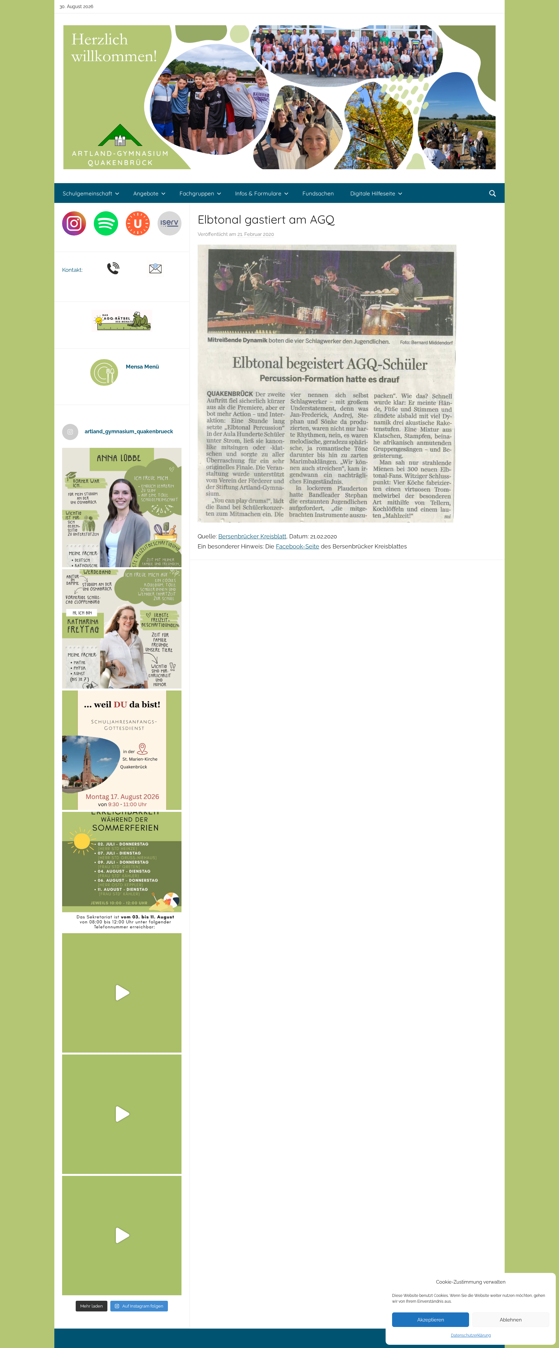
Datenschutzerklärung (471, 1335)
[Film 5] (121, 993)
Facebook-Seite (297, 546)
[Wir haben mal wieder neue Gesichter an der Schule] (121, 629)
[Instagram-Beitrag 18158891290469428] (121, 871)
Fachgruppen (197, 193)
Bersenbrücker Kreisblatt (252, 536)
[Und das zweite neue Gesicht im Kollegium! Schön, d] (121, 507)
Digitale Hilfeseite (372, 193)
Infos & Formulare (258, 193)
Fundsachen (318, 193)
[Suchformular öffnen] (492, 193)
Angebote (146, 193)
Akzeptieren (430, 1320)
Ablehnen (511, 1320)
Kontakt (72, 270)
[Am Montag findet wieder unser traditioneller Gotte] (121, 750)
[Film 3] (121, 1235)
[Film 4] (121, 1114)
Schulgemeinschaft (87, 193)
